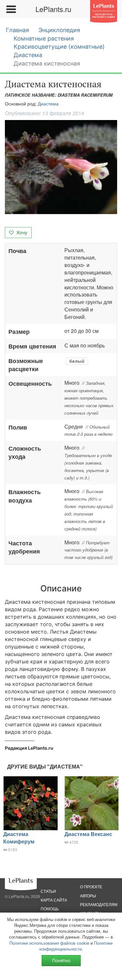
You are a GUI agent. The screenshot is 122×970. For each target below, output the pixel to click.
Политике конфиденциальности (76, 946)
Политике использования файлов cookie (49, 943)
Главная (17, 30)
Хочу (21, 232)
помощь (50, 908)
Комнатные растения (44, 38)
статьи (48, 891)
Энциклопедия (59, 30)
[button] (61, 167)
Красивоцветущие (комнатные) (59, 46)
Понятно (61, 960)
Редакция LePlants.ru (29, 748)
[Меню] (11, 9)
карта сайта (54, 900)
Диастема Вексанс (88, 834)
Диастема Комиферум (18, 837)
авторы (88, 895)
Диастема (28, 55)
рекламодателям (98, 904)
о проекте (91, 886)
